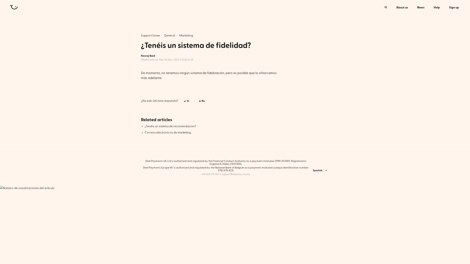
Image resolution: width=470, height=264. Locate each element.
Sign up (454, 7)
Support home (150, 35)
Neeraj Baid (148, 56)
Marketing (186, 35)
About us (402, 7)
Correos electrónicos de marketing (168, 132)
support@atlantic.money (235, 174)
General (169, 35)
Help (437, 7)
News (420, 7)
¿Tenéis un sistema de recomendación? (170, 126)
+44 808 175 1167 (210, 174)
